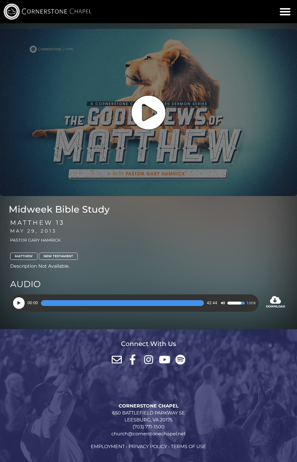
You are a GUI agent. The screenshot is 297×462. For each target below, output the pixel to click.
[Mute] (222, 303)
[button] (285, 11)
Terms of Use (188, 446)
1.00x (251, 303)
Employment (108, 446)
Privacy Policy (147, 446)
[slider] (122, 303)
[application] (134, 303)
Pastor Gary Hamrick (35, 240)
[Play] (19, 303)
